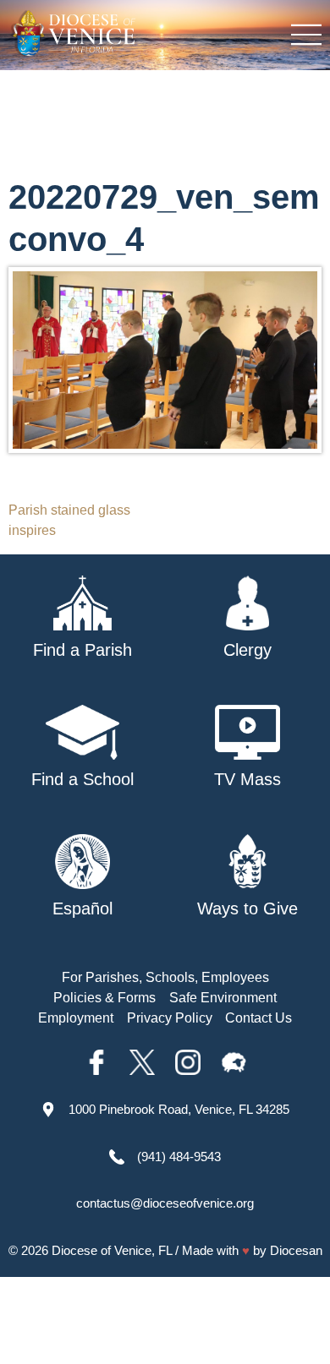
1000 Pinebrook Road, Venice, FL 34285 (179, 1109)
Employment (75, 1018)
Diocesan (296, 1250)
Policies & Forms (104, 997)
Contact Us (258, 1018)
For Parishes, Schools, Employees (165, 977)
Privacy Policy (169, 1018)
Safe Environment (223, 997)
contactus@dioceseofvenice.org (165, 1203)
